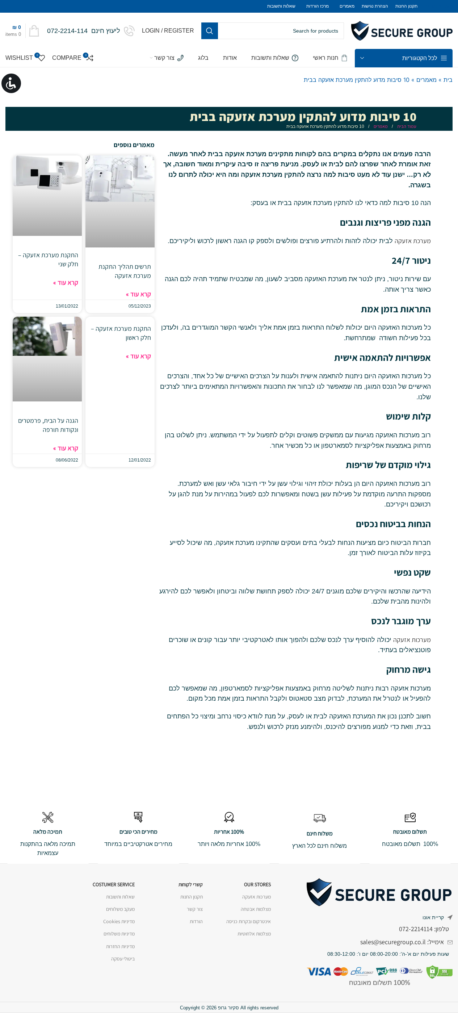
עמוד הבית (406, 126)
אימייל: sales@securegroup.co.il (402, 942)
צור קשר (195, 909)
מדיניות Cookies (119, 921)
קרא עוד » (138, 294)
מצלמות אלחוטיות (254, 933)
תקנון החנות (191, 896)
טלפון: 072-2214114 (424, 929)
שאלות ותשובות (120, 896)
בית (448, 79)
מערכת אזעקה (413, 241)
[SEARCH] (209, 30)
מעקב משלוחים (120, 909)
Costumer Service (114, 884)
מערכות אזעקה (412, 639)
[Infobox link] (91, 31)
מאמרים (426, 79)
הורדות (196, 921)
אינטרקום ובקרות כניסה (248, 921)
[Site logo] (402, 30)
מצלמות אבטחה (256, 909)
